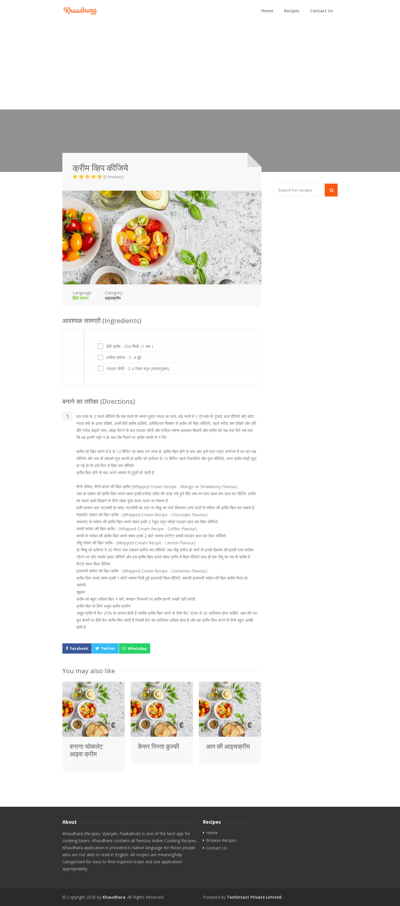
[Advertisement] (200, 66)
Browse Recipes (221, 840)
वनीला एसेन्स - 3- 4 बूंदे (124, 357)
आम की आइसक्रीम (228, 746)
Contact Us (321, 10)
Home (267, 10)
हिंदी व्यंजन (80, 298)
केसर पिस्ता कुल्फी (158, 746)
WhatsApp (137, 648)
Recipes (291, 10)
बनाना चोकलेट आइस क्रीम (86, 750)
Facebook (79, 648)
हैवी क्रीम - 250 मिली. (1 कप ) (130, 346)
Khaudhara (113, 897)
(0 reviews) (113, 177)
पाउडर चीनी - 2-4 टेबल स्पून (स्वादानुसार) (138, 368)
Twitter (108, 648)
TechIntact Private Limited (254, 897)
